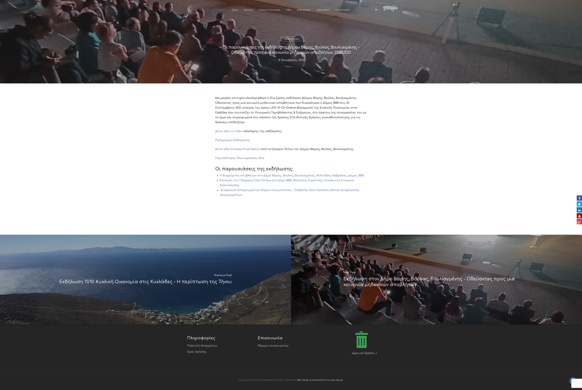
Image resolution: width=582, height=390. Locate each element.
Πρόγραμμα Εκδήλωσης (232, 140)
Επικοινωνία (342, 10)
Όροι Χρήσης (197, 351)
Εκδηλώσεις (304, 10)
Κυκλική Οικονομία (270, 10)
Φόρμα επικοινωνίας (273, 345)
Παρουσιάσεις (291, 39)
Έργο (235, 10)
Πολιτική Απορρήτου (202, 345)
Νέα (288, 10)
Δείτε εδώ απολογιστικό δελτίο (237, 149)
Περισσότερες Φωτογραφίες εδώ (239, 158)
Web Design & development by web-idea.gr (320, 380)
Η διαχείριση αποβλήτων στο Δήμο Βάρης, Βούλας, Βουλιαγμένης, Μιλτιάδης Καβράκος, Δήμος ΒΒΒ (292, 175)
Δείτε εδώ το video (228, 131)
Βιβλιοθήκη (323, 10)
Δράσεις (249, 10)
